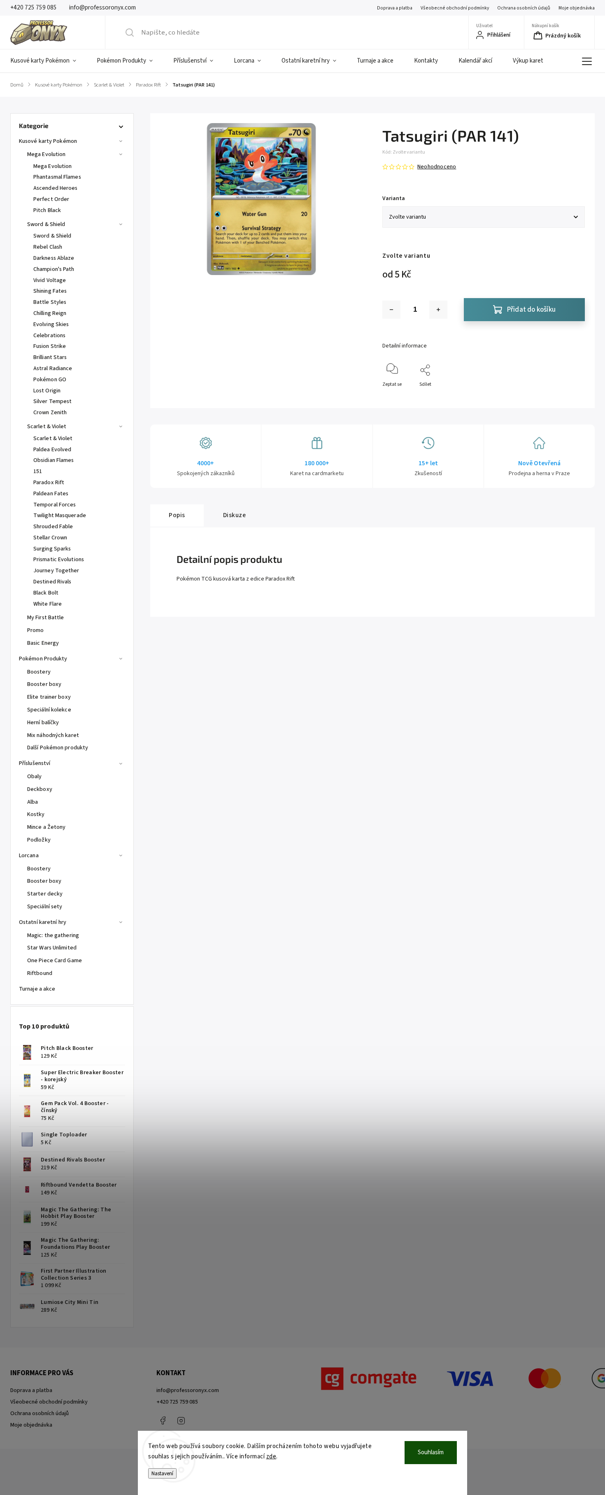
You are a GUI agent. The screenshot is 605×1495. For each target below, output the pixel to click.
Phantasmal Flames (57, 177)
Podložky (39, 840)
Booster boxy (44, 684)
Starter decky (45, 894)
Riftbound (39, 973)
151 (37, 471)
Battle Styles (49, 302)
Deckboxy (39, 789)
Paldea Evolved (52, 449)
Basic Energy (43, 643)
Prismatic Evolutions (58, 559)
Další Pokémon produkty (57, 748)
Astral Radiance (52, 368)
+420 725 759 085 (177, 1402)
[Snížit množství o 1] (391, 310)
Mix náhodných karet (53, 735)
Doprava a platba (394, 8)
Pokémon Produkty (43, 659)
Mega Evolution (46, 154)
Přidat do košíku (531, 310)
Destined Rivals (52, 582)
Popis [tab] (177, 515)
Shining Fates (50, 291)
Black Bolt (45, 593)
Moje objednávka (576, 8)
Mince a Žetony (46, 827)
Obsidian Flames (53, 460)
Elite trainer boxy (49, 697)
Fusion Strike (49, 346)
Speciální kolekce (49, 710)
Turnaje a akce (37, 989)
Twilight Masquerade (59, 515)
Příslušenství (34, 763)
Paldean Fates (50, 494)
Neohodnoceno (436, 167)
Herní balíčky (43, 722)
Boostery (39, 672)
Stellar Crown (50, 538)
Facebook (162, 1420)
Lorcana (29, 855)
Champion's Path (53, 269)
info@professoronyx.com (187, 1390)
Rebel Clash (47, 247)
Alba (32, 802)
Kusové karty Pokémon (48, 141)
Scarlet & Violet (47, 426)
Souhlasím (431, 1452)
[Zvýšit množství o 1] (438, 310)
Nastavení (162, 1473)
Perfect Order (51, 199)
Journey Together (56, 571)
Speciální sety (44, 907)
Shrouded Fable (53, 526)
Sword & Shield (46, 224)
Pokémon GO (49, 379)
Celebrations (49, 335)
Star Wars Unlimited (52, 948)
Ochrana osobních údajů (523, 8)
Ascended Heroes (55, 188)
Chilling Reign (49, 313)
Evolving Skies (51, 324)
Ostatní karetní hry (42, 922)
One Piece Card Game (54, 960)
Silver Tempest (52, 401)
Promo (35, 630)
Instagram (181, 1420)
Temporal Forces (54, 505)
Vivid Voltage (49, 280)
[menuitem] (48, 60)
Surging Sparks (52, 549)
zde (271, 1456)
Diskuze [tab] (234, 515)
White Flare (47, 604)
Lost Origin (46, 391)
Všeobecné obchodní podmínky (455, 8)
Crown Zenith (50, 412)
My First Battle (45, 617)
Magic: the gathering (53, 935)
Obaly (34, 776)
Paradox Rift (48, 482)
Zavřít (571, 397)
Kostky (36, 814)
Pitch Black (47, 210)
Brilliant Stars (50, 357)
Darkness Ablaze (53, 258)
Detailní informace (404, 346)
